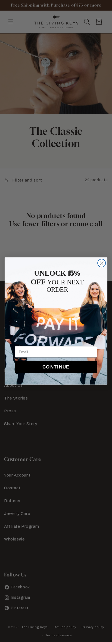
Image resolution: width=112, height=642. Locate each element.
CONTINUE (56, 366)
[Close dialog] (101, 263)
